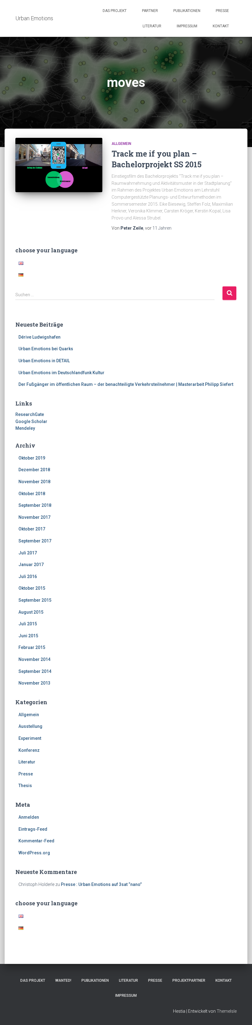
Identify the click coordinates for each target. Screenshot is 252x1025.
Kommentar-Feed (36, 840)
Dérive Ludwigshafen (39, 337)
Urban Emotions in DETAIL (44, 360)
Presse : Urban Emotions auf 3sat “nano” (101, 884)
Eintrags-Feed (32, 829)
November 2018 (34, 481)
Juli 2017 (27, 552)
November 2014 (34, 659)
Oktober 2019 (31, 458)
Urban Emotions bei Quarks (45, 348)
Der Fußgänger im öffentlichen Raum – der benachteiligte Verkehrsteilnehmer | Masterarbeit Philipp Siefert (125, 384)
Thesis (25, 785)
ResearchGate (29, 414)
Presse (222, 11)
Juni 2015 (28, 635)
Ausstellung (30, 726)
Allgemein (121, 144)
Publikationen (186, 11)
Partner (150, 11)
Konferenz (29, 750)
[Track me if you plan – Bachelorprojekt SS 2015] (58, 165)
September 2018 (34, 505)
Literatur (152, 26)
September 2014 (34, 671)
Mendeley (25, 428)
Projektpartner (188, 980)
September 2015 (34, 600)
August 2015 (30, 612)
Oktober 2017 (31, 528)
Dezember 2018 (34, 469)
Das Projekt (115, 11)
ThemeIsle (227, 1011)
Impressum (187, 26)
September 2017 (34, 540)
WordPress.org (34, 852)
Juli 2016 (27, 576)
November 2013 (34, 683)
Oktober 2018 (31, 493)
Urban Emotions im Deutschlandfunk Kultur (61, 372)
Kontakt (221, 26)
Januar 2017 (31, 564)
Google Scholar (31, 421)
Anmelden (28, 817)
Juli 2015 (27, 623)
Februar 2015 (31, 647)
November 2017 (34, 517)
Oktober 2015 (31, 588)
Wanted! (63, 980)
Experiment (29, 738)
